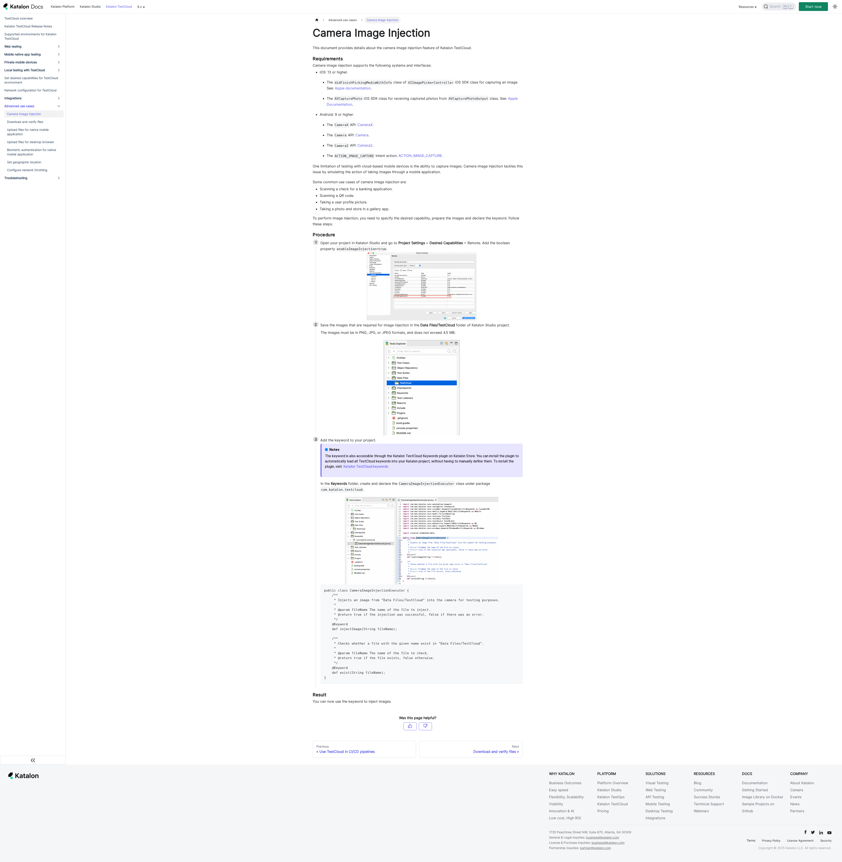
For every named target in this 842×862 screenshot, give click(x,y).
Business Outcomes (565, 783)
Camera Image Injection (24, 114)
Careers (796, 790)
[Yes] (410, 726)
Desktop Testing (659, 811)
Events (795, 797)
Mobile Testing (658, 804)
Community (703, 790)
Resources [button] (746, 7)
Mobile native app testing (22, 54)
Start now (813, 6)
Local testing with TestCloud (24, 70)
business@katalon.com (602, 837)
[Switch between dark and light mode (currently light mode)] (834, 6)
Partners (797, 811)
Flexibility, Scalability (566, 797)
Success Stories (707, 797)
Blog (697, 783)
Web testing (12, 46)
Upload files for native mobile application (28, 132)
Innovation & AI (561, 811)
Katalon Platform (63, 6)
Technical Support (709, 804)
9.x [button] (139, 7)
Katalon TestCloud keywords (365, 466)
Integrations (12, 98)
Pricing (603, 811)
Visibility (556, 804)
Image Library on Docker (762, 797)
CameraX (365, 125)
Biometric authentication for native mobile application (31, 152)
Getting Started (755, 790)
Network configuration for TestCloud (30, 90)
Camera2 (365, 145)
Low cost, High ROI (565, 818)
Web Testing (656, 790)
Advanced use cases (19, 106)
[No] (425, 726)
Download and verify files (25, 122)
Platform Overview (612, 783)
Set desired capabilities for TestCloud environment (31, 80)
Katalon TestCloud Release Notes (28, 26)
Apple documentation (353, 88)
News (794, 804)
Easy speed (558, 790)
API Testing (655, 797)
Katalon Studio (90, 6)
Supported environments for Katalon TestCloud (30, 36)
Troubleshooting (15, 178)
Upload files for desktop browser (30, 142)
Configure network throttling (27, 170)
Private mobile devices (20, 62)
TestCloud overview (18, 18)
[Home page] (317, 20)
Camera (361, 135)
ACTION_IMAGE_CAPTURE (420, 155)
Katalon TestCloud (119, 6)
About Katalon (802, 783)
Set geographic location (24, 162)
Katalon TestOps (610, 797)
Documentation (754, 783)
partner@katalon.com (595, 848)
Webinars (701, 811)
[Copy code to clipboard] (517, 590)
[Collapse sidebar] (33, 760)
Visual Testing (657, 783)
